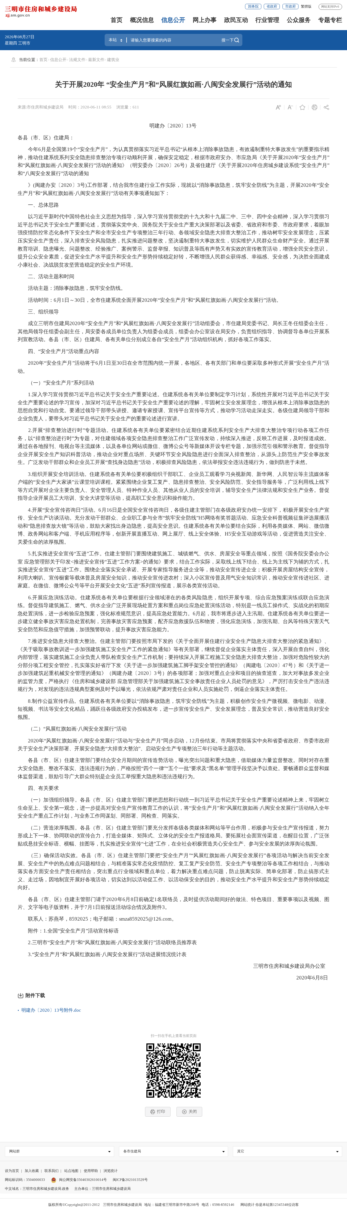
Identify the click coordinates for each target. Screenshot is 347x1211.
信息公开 (173, 20)
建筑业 (113, 59)
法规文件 (77, 59)
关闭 (193, 1111)
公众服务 (299, 20)
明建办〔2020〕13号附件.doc (51, 1010)
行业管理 (267, 20)
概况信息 (142, 20)
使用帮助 (91, 1171)
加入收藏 (32, 1171)
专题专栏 (330, 20)
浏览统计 (111, 1171)
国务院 (253, 6)
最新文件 (96, 59)
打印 (161, 1111)
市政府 (290, 6)
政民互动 (236, 20)
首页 (117, 20)
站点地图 (71, 1171)
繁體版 (306, 6)
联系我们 (51, 1171)
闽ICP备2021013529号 (130, 1180)
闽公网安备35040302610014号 (82, 1180)
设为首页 (12, 1171)
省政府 (271, 6)
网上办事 (205, 20)
